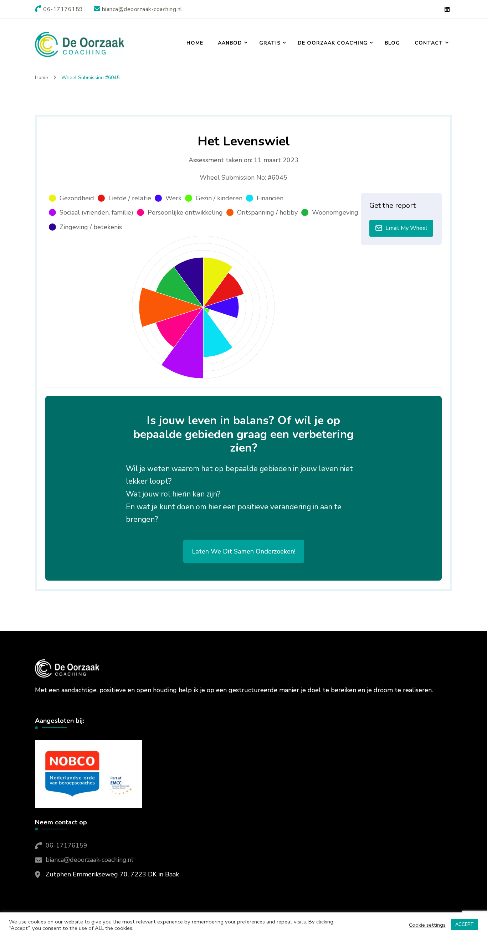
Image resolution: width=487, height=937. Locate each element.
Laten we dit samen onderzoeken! (244, 551)
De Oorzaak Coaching (333, 43)
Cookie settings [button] (427, 925)
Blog (392, 43)
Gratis (270, 43)
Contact (429, 43)
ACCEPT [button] (464, 924)
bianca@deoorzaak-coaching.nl (89, 859)
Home (194, 43)
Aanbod (230, 43)
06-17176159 (66, 845)
